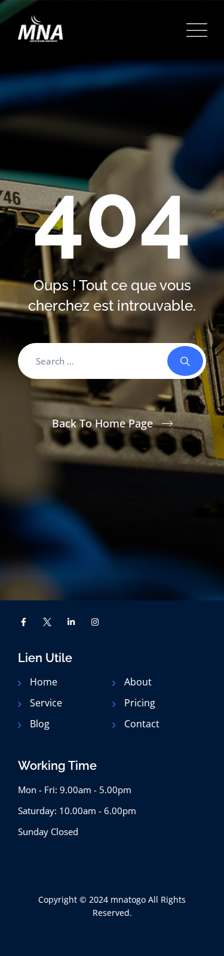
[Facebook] (24, 622)
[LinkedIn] (71, 622)
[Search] (185, 361)
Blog (40, 724)
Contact (141, 724)
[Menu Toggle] (194, 30)
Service (46, 703)
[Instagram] (95, 622)
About (138, 682)
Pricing (139, 703)
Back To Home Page (102, 423)
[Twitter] (48, 622)
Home (43, 682)
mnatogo (128, 899)
